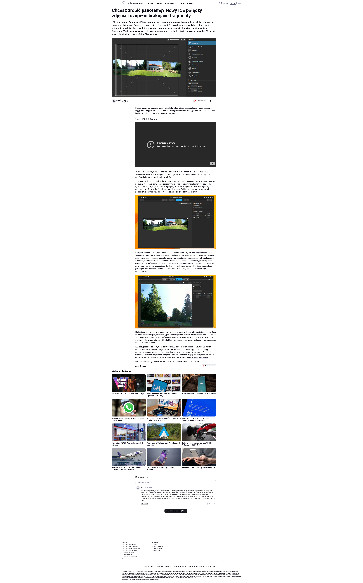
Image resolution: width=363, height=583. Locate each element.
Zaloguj (233, 3)
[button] (225, 3)
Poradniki (154, 544)
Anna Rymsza (121, 100)
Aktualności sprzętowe (157, 546)
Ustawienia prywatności (211, 566)
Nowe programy (126, 559)
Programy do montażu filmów (129, 550)
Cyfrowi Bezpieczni (186, 3)
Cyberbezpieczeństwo (157, 548)
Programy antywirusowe (128, 552)
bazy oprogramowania (198, 357)
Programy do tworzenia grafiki (129, 556)
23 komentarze (201, 101)
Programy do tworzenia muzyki (130, 546)
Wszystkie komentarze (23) (175, 511)
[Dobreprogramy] (137, 3)
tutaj (157, 579)
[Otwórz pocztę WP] (220, 3)
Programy (150, 3)
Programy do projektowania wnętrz (131, 548)
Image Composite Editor (134, 22)
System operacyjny (156, 550)
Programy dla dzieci (127, 554)
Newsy (159, 3)
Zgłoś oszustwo (171, 3)
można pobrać (176, 361)
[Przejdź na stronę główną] (124, 4)
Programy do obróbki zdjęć (129, 544)
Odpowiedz (144, 504)
